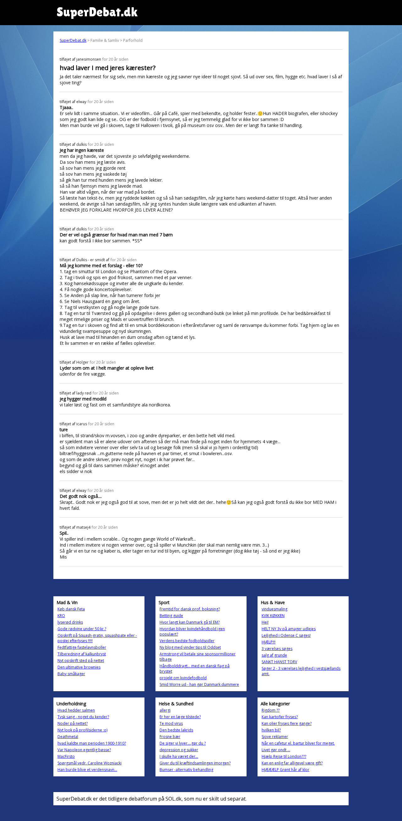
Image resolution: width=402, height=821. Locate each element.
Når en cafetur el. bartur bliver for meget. (298, 743)
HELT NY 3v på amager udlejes (289, 628)
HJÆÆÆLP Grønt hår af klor (285, 769)
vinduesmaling (274, 609)
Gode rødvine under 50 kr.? (81, 628)
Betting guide (171, 615)
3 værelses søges (277, 648)
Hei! (265, 622)
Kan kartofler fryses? (280, 716)
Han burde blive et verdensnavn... (87, 769)
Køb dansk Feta (71, 609)
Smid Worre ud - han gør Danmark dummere (199, 684)
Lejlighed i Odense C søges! (286, 635)
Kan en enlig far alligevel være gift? (292, 763)
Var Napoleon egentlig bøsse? (84, 749)
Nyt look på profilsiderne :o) (82, 730)
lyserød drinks (70, 622)
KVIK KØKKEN (273, 615)
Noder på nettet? (72, 723)
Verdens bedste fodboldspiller (187, 640)
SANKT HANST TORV (279, 661)
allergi (165, 710)
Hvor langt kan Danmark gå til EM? (190, 622)
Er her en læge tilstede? (180, 716)
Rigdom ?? (271, 710)
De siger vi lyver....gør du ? (183, 743)
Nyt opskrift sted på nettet (80, 660)
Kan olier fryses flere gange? (287, 723)
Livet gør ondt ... (276, 749)
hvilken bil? (271, 730)
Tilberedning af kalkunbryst (81, 654)
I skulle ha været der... (179, 756)
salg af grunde (274, 655)
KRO (61, 615)
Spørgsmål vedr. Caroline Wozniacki (89, 763)
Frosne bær (170, 736)
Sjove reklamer (275, 736)
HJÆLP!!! (268, 642)
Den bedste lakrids (176, 730)
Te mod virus (171, 723)
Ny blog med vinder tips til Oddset (190, 647)
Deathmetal (67, 736)
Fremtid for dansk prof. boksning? (190, 609)
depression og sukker (179, 749)
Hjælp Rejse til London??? (284, 756)
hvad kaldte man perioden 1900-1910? (91, 743)
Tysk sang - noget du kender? (83, 716)
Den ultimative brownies (78, 667)
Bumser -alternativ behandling (186, 769)
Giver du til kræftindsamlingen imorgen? (195, 763)
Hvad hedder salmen (76, 710)
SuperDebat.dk (73, 40)
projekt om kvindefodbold (183, 677)
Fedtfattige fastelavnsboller (81, 647)
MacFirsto (66, 756)
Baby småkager (71, 673)
